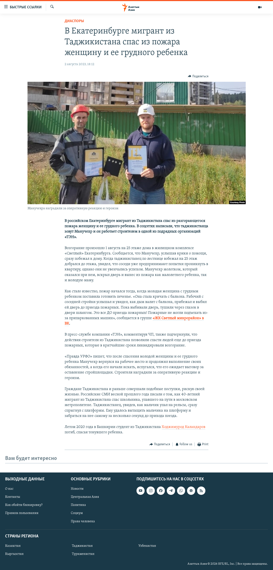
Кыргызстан (14, 554)
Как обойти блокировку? (23, 505)
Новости (77, 489)
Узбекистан (147, 546)
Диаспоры (74, 21)
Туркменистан (83, 554)
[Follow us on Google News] (191, 491)
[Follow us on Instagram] (151, 491)
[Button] (198, 76)
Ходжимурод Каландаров (183, 427)
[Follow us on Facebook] (161, 491)
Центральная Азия (85, 497)
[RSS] (201, 491)
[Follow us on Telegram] (171, 491)
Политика (78, 505)
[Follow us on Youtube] (140, 491)
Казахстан (13, 546)
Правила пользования (21, 513)
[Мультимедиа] (259, 7)
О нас (9, 489)
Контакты (12, 497)
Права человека (83, 521)
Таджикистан (82, 546)
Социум (77, 513)
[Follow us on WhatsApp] (181, 491)
